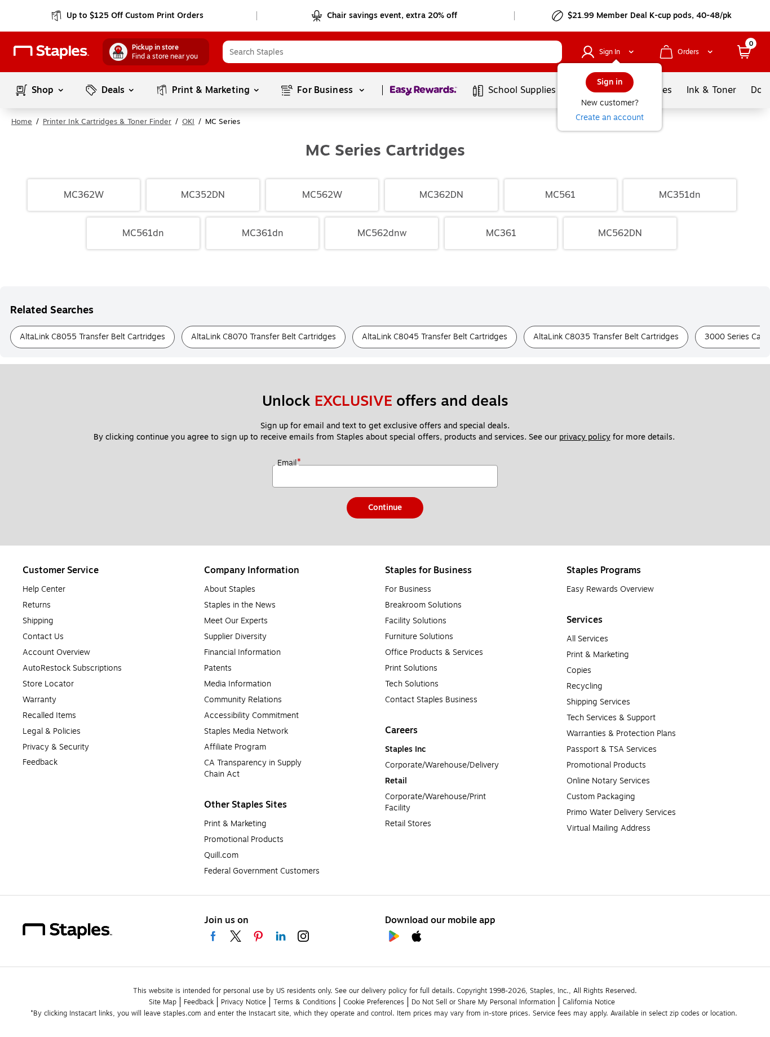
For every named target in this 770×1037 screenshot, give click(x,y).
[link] (128, 16)
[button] (551, 52)
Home (21, 121)
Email (288, 463)
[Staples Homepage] (51, 52)
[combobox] (392, 52)
